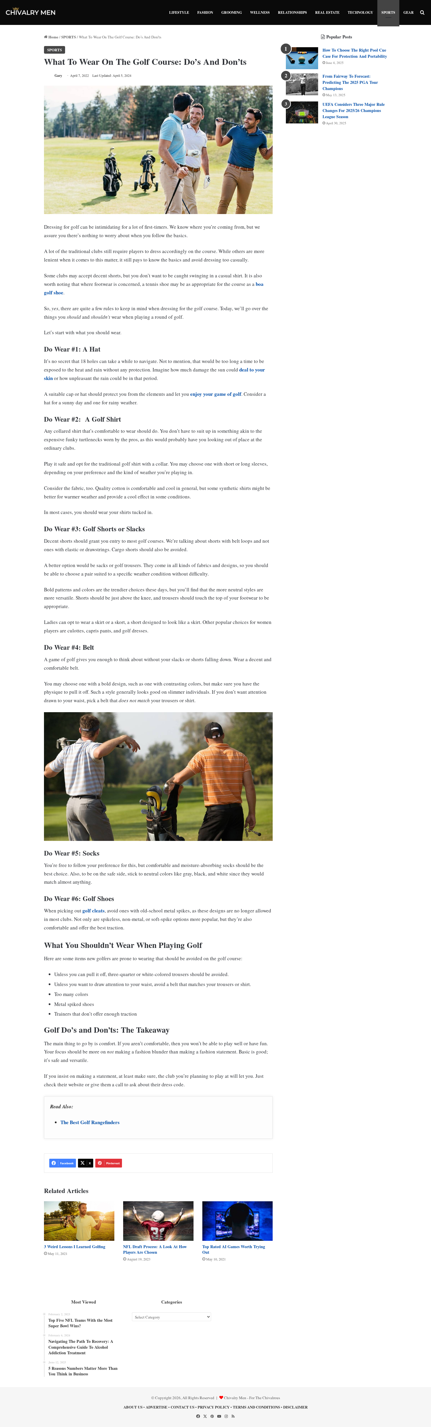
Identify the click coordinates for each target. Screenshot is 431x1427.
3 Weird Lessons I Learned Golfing (74, 1246)
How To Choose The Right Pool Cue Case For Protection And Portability (355, 53)
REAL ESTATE (327, 12)
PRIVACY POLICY (214, 1407)
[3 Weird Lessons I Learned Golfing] (79, 1221)
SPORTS (388, 12)
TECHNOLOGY (360, 12)
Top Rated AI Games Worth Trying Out (233, 1249)
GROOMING (231, 12)
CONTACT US (182, 1407)
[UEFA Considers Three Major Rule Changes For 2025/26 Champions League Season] (302, 112)
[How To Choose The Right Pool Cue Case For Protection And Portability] (302, 58)
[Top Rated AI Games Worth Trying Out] (237, 1221)
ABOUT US (132, 1407)
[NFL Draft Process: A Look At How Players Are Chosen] (158, 1221)
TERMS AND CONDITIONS (256, 1407)
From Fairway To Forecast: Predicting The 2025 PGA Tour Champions (350, 82)
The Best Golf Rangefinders (90, 1122)
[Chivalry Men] (30, 12)
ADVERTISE (156, 1407)
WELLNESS (260, 12)
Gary (58, 75)
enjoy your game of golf (215, 394)
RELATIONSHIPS (292, 12)
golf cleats (93, 910)
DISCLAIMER (295, 1407)
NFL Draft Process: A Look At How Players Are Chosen (155, 1249)
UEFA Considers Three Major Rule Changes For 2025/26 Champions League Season (354, 110)
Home (52, 37)
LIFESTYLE (179, 12)
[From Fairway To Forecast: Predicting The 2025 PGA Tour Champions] (302, 84)
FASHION (205, 12)
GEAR (408, 12)
